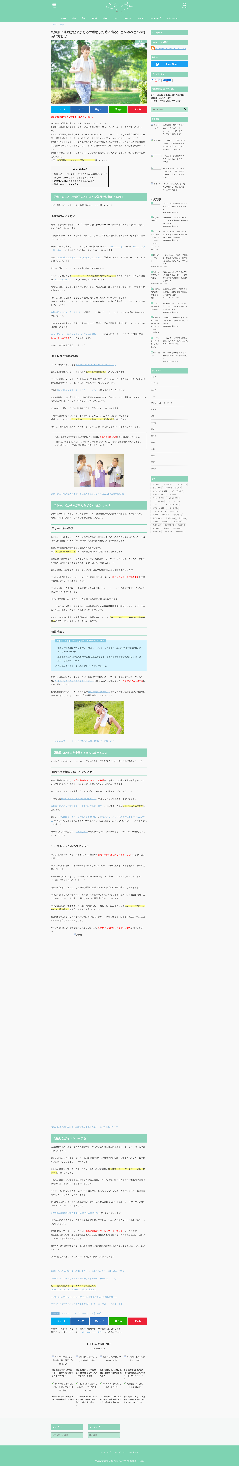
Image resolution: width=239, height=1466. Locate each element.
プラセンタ (158, 508)
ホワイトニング (159, 511)
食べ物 (180, 532)
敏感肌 (170, 518)
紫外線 (94, 18)
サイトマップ (155, 18)
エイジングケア (160, 491)
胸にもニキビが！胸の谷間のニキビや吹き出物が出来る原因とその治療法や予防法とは (175, 234)
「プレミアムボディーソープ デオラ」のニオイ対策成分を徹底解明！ (83, 1297)
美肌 (84, 18)
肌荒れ (55, 1313)
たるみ (141, 18)
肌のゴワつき (116, 246)
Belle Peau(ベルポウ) (117, 1461)
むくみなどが (61, 279)
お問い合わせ (172, 18)
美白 (105, 18)
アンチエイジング (173, 488)
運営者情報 (133, 1452)
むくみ (153, 409)
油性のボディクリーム (98, 691)
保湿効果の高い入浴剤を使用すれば (77, 798)
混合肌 (166, 521)
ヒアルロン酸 (172, 505)
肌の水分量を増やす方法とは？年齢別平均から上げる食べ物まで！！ (175, 356)
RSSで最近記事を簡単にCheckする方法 (170, 49)
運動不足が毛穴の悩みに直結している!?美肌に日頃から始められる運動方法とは (87, 494)
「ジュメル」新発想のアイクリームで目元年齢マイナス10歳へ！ (175, 206)
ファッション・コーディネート (163, 403)
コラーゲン (177, 491)
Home (63, 18)
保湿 (91, 1313)
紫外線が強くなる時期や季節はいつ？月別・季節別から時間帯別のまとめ (175, 221)
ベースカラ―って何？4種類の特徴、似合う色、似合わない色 (175, 339)
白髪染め (157, 525)
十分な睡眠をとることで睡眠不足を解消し (76, 817)
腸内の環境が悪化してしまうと (71, 390)
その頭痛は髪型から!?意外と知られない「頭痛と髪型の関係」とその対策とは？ (175, 292)
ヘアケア (173, 508)
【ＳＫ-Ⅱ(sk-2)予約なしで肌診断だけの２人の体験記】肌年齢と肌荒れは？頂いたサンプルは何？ (175, 259)
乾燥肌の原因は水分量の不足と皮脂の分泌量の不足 (74, 1213)
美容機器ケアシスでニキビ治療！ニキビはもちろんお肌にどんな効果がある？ (175, 307)
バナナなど (81, 831)
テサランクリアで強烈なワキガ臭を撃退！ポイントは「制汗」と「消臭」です (86, 1304)
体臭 (155, 515)
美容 (74, 18)
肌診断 (157, 532)
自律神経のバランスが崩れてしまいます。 (95, 364)
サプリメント (159, 494)
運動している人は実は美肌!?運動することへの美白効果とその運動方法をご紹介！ (88, 1271)
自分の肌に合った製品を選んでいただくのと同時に (74, 334)
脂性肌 (168, 532)
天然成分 (157, 518)
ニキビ (116, 18)
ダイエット (158, 501)
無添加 (177, 521)
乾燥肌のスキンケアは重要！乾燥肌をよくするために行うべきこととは (83, 1278)
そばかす (128, 18)
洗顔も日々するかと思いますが (65, 312)
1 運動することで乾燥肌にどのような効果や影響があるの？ (79, 174)
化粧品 (177, 515)
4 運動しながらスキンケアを (65, 184)
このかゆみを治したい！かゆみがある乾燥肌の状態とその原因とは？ (82, 741)
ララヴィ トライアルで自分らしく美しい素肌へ (72, 1289)
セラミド (174, 498)
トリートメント (174, 501)
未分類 (153, 423)
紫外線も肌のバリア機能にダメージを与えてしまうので (76, 806)
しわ (156, 484)
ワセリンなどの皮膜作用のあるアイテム (73, 681)
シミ (135, 246)
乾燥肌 (84, 1313)
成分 (153, 416)
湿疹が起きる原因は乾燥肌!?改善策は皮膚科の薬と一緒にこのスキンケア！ (85, 1127)
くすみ (93, 390)
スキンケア (65, 1313)
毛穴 (153, 429)
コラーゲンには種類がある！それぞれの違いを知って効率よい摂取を (175, 320)
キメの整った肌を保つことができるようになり (78, 257)
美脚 (166, 528)
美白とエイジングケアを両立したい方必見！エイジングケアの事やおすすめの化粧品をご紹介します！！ (175, 276)
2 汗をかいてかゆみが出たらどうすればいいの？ (74, 177)
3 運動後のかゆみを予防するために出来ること (73, 181)
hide (84, 169)
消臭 (155, 521)
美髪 (153, 462)
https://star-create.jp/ (91, 1332)
